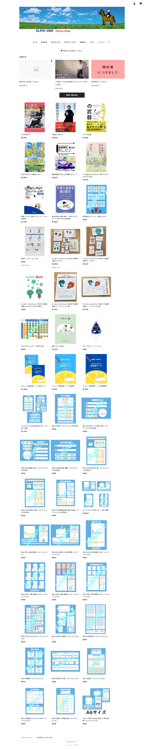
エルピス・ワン (56, 42)
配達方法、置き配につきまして (73, 51)
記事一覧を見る (72, 95)
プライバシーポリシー (27, 737)
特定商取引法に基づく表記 (45, 737)
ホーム (35, 42)
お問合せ (83, 42)
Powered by (69, 745)
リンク (92, 42)
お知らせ (44, 42)
